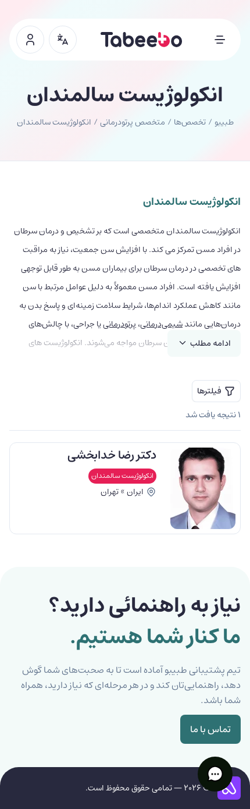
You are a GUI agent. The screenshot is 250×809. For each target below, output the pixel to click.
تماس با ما (210, 729)
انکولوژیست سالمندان (122, 476)
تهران (110, 492)
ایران (135, 492)
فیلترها (209, 391)
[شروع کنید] (30, 40)
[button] (215, 774)
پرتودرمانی (119, 324)
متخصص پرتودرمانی (132, 122)
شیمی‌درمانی (161, 324)
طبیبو (224, 122)
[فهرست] (220, 40)
